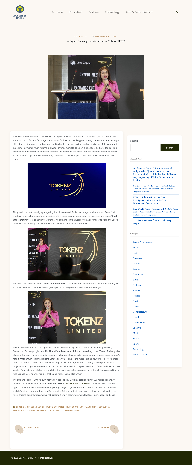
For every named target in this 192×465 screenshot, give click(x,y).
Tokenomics (19, 410)
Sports (136, 343)
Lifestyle (137, 327)
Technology (139, 349)
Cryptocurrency (74, 407)
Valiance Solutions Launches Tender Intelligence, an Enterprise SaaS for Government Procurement (150, 200)
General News (140, 311)
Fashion (137, 285)
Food (135, 301)
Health (136, 317)
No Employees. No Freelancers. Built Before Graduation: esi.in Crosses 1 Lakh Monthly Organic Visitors (154, 188)
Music (136, 333)
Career (136, 263)
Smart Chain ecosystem (98, 407)
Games (136, 306)
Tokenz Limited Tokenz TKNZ (63, 410)
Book (135, 252)
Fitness (136, 295)
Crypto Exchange (54, 407)
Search (134, 140)
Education (138, 274)
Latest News (139, 322)
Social (136, 338)
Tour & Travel (140, 354)
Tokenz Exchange (36, 410)
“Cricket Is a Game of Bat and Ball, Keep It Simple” (153, 222)
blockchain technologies (30, 407)
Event (135, 279)
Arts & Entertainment (143, 242)
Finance (136, 290)
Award (136, 247)
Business (137, 258)
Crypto (82, 36)
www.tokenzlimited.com (78, 383)
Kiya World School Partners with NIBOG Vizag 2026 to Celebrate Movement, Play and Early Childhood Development (155, 211)
